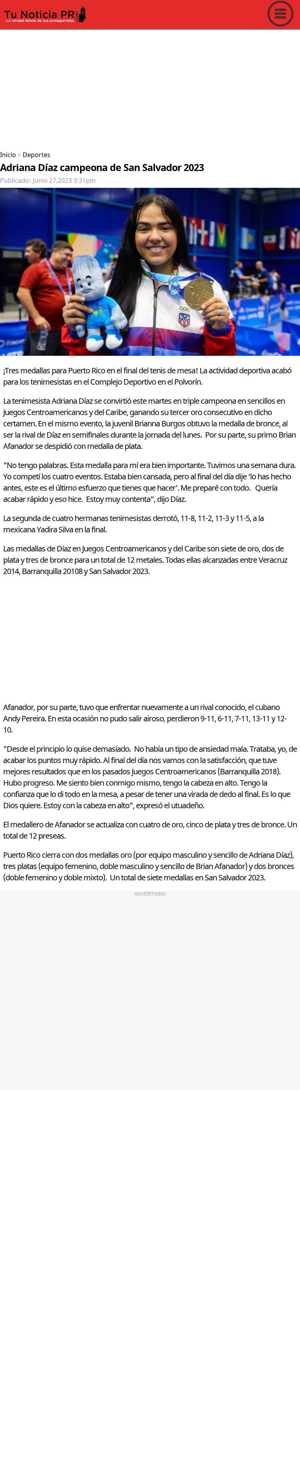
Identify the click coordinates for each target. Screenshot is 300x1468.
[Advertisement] (150, 87)
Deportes (36, 155)
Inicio (8, 155)
